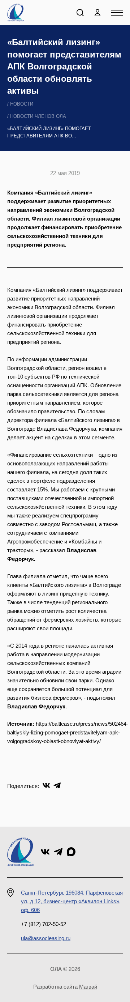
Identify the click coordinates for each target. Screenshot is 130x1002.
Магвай (88, 987)
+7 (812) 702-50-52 (43, 924)
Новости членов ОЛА (38, 116)
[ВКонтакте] (46, 785)
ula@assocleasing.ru (45, 938)
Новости (21, 104)
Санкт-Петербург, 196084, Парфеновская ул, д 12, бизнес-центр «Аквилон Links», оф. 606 (72, 901)
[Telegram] (57, 785)
